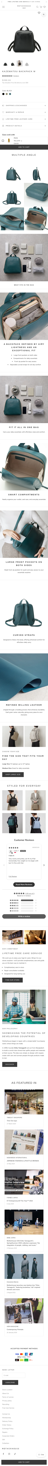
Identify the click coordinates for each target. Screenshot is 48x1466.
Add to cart (23, 147)
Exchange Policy (7, 1429)
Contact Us (6, 1414)
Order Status (6, 1425)
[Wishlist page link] (45, 7)
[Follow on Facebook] (3, 1454)
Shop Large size (13, 774)
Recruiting (5, 1404)
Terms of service (8, 1397)
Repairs (4, 1432)
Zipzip (16, 138)
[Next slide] (44, 865)
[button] (7, 76)
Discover (9, 1064)
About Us (5, 1393)
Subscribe (10, 1382)
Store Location (7, 1390)
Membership (6, 1418)
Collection (5, 1443)
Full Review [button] (13, 876)
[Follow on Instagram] (9, 1454)
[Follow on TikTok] (15, 1454)
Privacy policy (7, 1401)
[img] (13, 848)
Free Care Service (8, 1408)
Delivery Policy (7, 1421)
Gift (3, 1440)
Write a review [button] (24, 916)
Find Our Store (12, 980)
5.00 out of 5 (29, 893)
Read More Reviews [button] (24, 884)
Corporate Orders (8, 1436)
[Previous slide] (4, 865)
